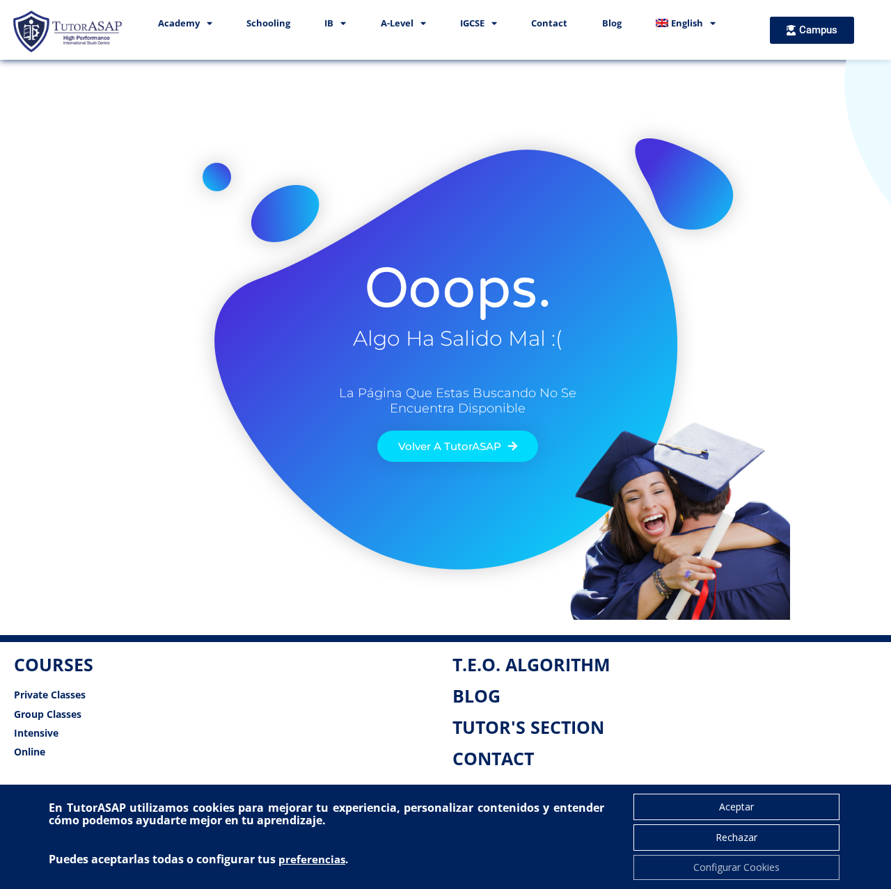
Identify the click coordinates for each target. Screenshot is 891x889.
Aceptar (736, 806)
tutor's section (528, 727)
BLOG (476, 695)
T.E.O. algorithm (531, 664)
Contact (549, 23)
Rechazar (736, 837)
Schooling (268, 23)
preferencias (311, 859)
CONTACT (493, 758)
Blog (612, 23)
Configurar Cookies (736, 867)
